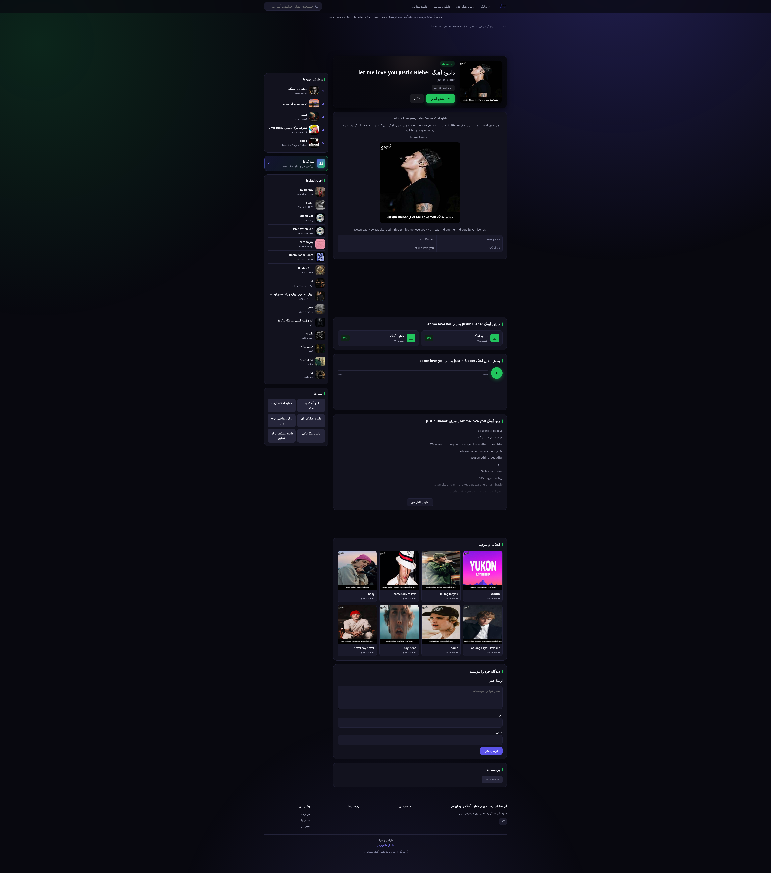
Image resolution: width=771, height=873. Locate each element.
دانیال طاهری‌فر (385, 845)
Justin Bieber (492, 779)
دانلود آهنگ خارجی (488, 26)
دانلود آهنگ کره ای (311, 418)
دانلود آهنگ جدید (465, 6)
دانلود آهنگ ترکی (311, 433)
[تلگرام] (503, 821)
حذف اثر (305, 826)
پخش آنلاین (438, 99)
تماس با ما (304, 820)
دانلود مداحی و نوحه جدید (282, 421)
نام (501, 715)
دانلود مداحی (419, 6)
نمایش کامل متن (420, 502)
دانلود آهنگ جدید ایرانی (311, 405)
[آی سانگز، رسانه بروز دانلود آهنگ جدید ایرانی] (503, 6)
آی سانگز (485, 6)
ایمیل (499, 732)
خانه (505, 26)
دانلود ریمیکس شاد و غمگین (281, 436)
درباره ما (305, 814)
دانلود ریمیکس (441, 6)
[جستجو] (317, 6)
